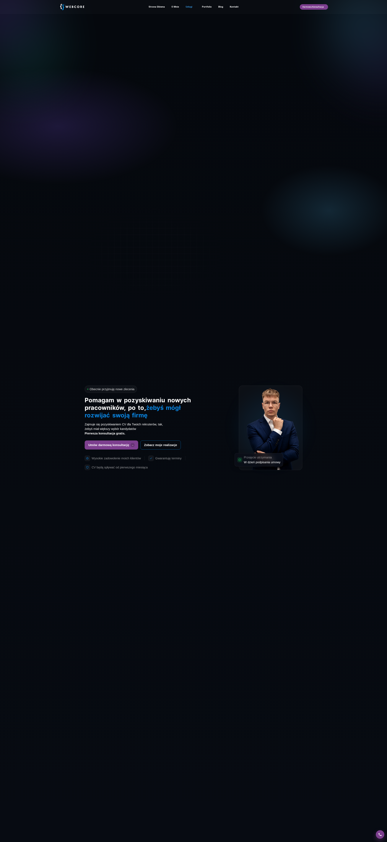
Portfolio (207, 6)
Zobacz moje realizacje (160, 445)
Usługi (189, 6)
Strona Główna (157, 6)
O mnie (175, 6)
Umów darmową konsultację (111, 445)
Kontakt (234, 6)
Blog (220, 6)
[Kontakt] (380, 834)
